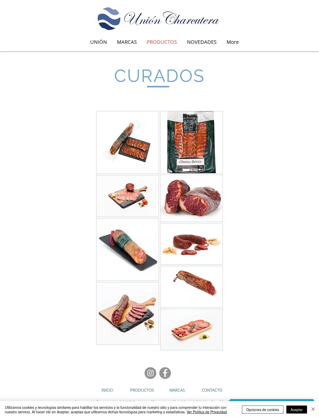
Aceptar (297, 409)
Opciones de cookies (262, 409)
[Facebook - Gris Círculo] (165, 373)
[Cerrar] (313, 409)
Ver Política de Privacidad (207, 411)
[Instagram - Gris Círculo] (150, 373)
